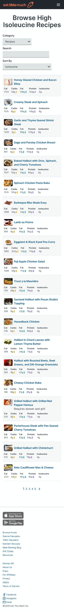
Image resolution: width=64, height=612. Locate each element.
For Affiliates (9, 575)
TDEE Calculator (11, 540)
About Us (7, 567)
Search (7, 48)
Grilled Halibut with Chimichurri (33, 448)
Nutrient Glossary (11, 544)
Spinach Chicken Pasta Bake (32, 182)
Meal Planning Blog (12, 547)
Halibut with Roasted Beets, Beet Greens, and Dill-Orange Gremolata (36, 362)
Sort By (7, 60)
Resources (8, 555)
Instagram (11, 598)
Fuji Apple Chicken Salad (29, 261)
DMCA (6, 582)
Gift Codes (8, 551)
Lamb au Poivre (23, 222)
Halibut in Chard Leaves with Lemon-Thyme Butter (32, 341)
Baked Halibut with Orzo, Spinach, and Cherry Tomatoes (35, 162)
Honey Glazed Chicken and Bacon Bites (35, 81)
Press (5, 571)
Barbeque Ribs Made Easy (30, 202)
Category (8, 35)
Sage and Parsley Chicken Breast (34, 142)
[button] (17, 41)
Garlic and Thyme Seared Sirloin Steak (34, 122)
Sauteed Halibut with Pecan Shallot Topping (36, 301)
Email (9, 602)
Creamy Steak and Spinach (31, 102)
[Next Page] (39, 489)
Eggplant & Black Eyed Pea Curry (34, 241)
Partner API (8, 563)
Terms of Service (11, 586)
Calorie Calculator (11, 536)
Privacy (6, 578)
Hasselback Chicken (27, 321)
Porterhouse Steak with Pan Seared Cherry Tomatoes (36, 427)
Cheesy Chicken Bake (27, 382)
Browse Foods (10, 532)
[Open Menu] (58, 4)
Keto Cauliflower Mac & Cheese (33, 467)
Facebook (11, 594)
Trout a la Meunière (26, 281)
